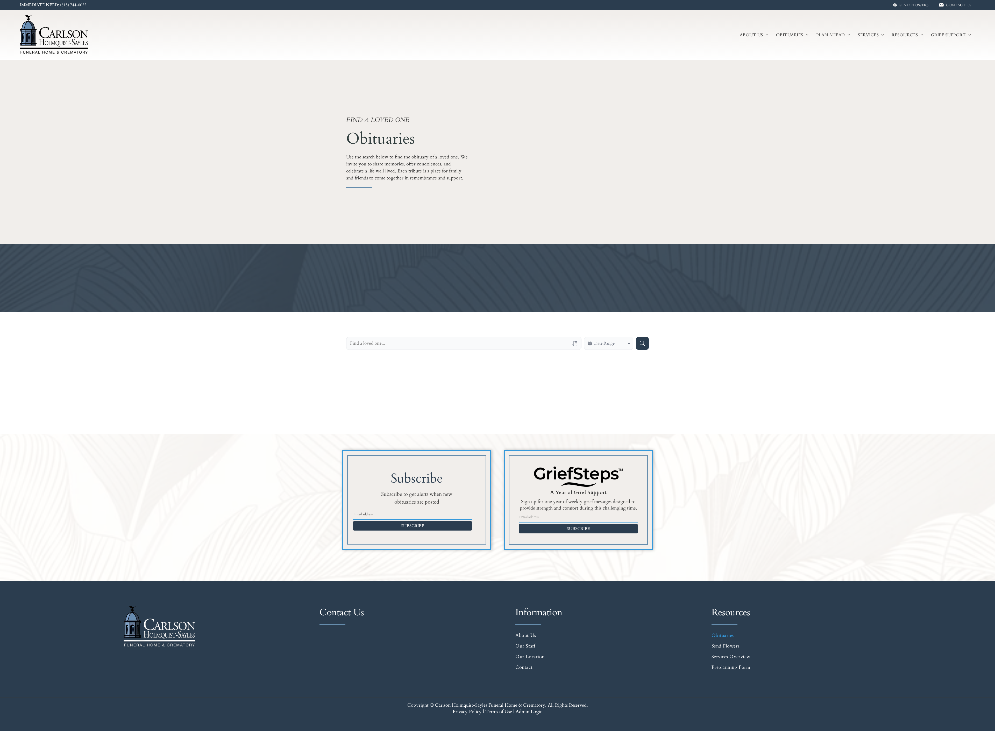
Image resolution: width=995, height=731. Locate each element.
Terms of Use (498, 711)
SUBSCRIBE (412, 526)
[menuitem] (754, 35)
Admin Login (529, 711)
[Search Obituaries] (642, 343)
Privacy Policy (467, 711)
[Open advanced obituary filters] (574, 343)
